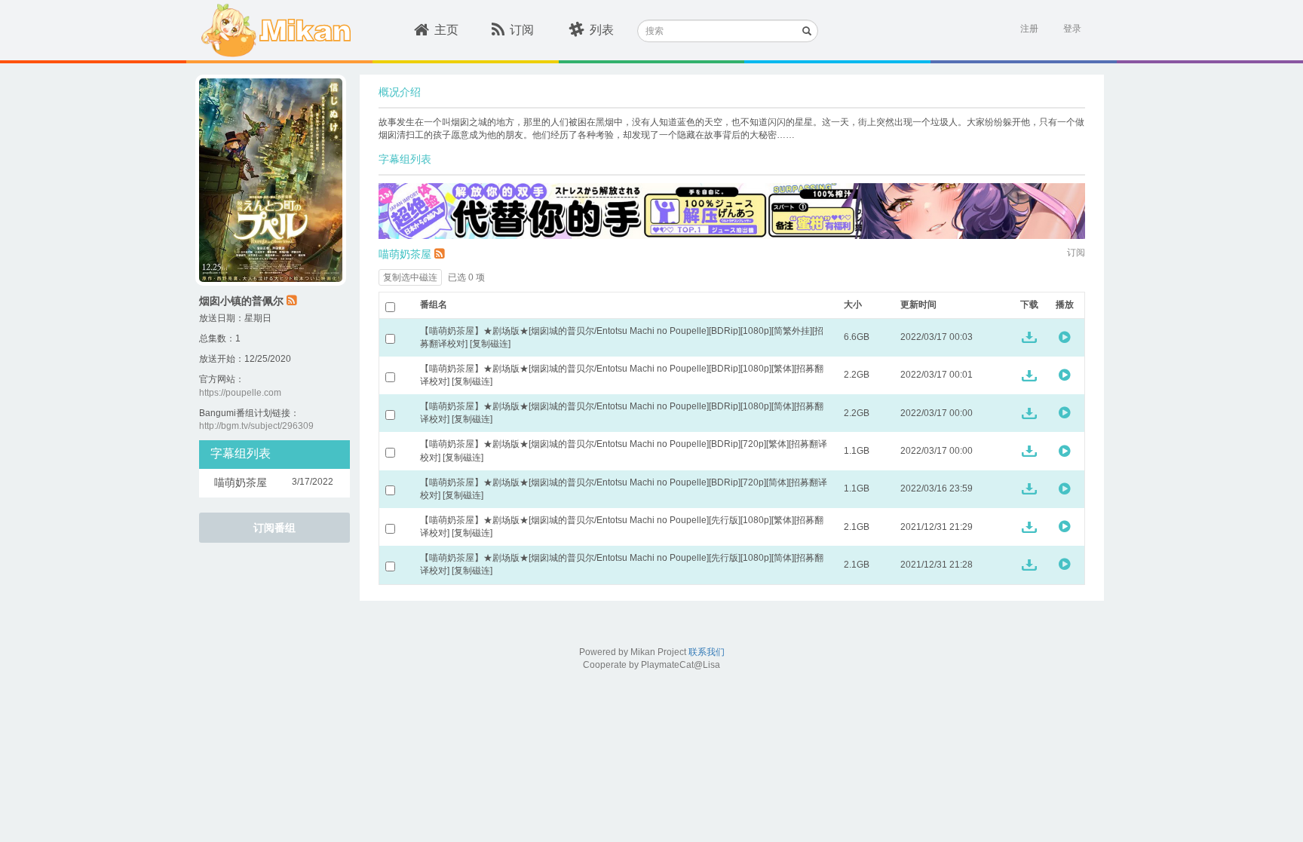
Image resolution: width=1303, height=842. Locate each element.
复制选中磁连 (410, 277)
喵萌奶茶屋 (405, 254)
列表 (602, 29)
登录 (1072, 28)
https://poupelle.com (240, 392)
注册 (1029, 28)
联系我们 (706, 652)
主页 (446, 29)
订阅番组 (274, 528)
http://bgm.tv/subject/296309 (256, 426)
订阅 (522, 29)
